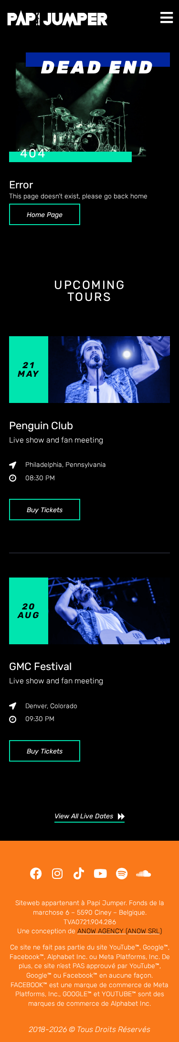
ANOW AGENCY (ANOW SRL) (119, 931)
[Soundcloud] (143, 873)
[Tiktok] (79, 873)
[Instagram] (57, 873)
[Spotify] (122, 873)
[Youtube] (100, 873)
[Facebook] (36, 873)
